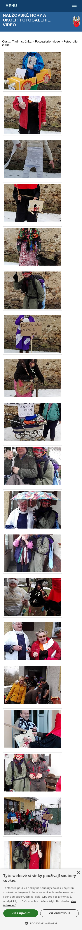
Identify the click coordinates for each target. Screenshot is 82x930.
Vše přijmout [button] (21, 913)
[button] (41, 923)
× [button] (78, 872)
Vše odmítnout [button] (59, 913)
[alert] (41, 899)
